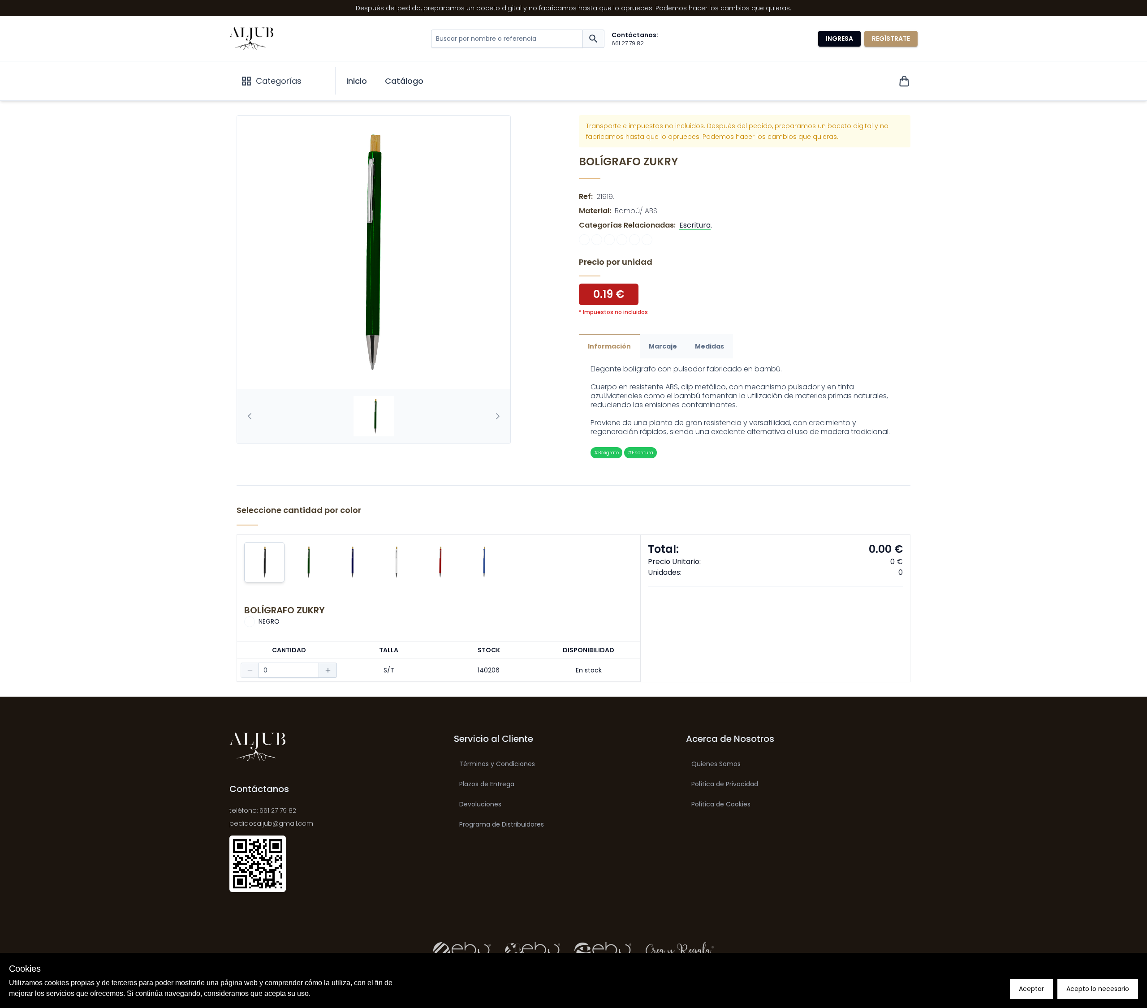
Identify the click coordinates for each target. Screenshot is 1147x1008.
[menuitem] (356, 81)
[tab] (373, 416)
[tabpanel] (744, 411)
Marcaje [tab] (663, 346)
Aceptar (1031, 988)
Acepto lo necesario (1097, 988)
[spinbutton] (289, 670)
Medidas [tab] (709, 346)
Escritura (695, 225)
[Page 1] (374, 416)
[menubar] (385, 81)
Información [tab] (609, 346)
